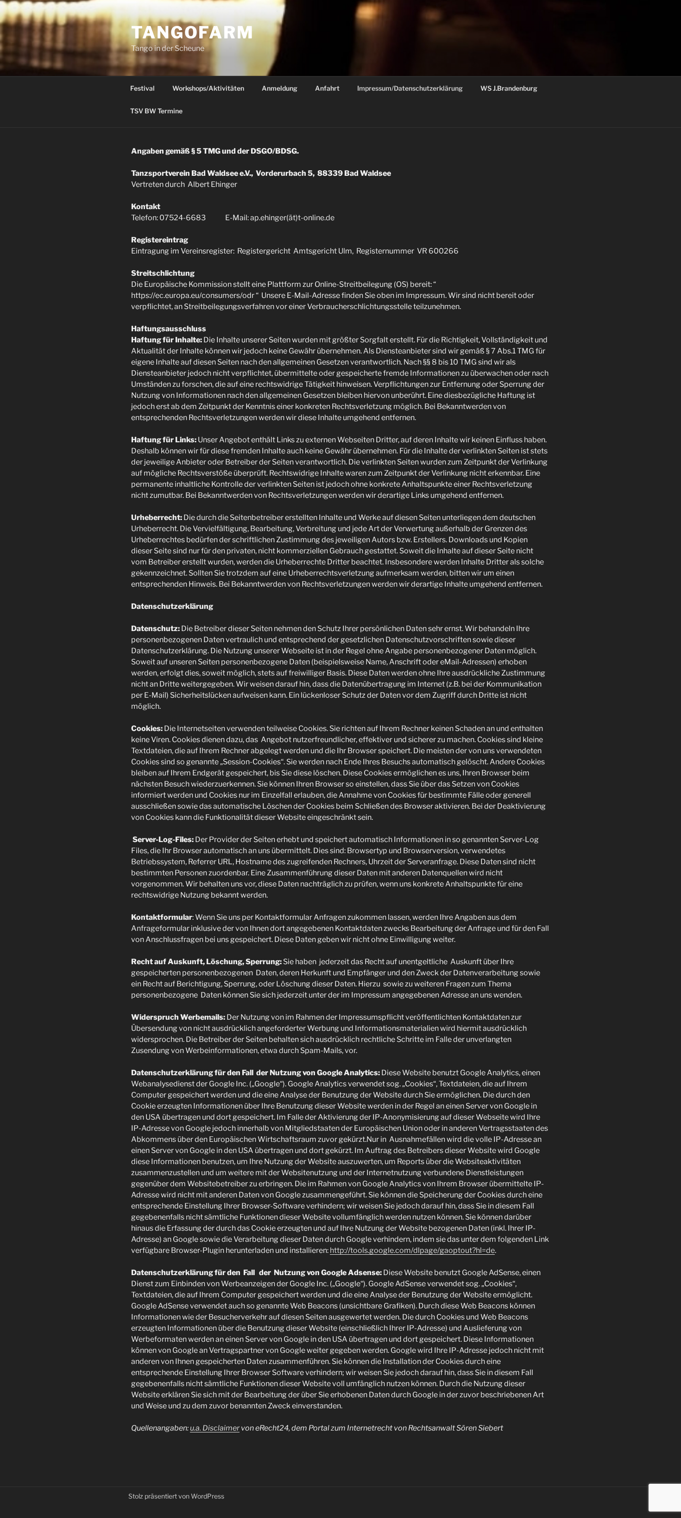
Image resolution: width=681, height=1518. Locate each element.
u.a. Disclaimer (215, 1428)
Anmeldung (279, 88)
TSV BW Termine (156, 111)
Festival (142, 88)
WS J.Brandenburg (508, 88)
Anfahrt (327, 88)
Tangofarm (192, 32)
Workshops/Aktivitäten (208, 88)
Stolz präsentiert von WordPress (176, 1496)
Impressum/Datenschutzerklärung (410, 88)
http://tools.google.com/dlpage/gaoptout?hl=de (412, 1250)
